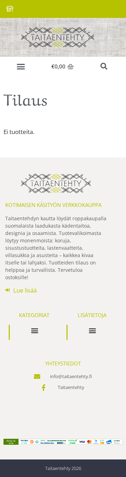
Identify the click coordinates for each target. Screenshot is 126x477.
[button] (21, 66)
